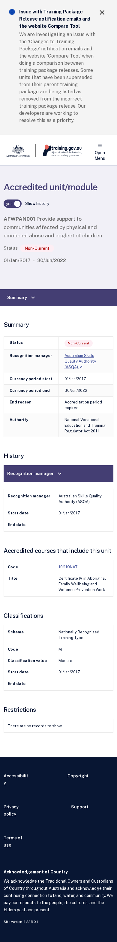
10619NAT (68, 567)
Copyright (78, 775)
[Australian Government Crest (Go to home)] (20, 150)
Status (11, 247)
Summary (22, 297)
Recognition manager (35, 473)
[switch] (13, 203)
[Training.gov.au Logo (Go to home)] (59, 150)
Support (79, 806)
